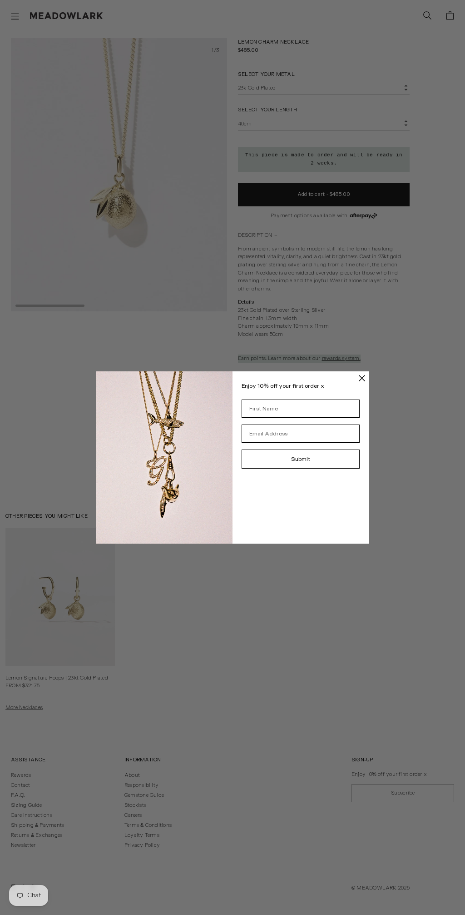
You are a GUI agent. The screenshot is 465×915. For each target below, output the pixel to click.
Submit (300, 459)
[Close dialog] (362, 378)
